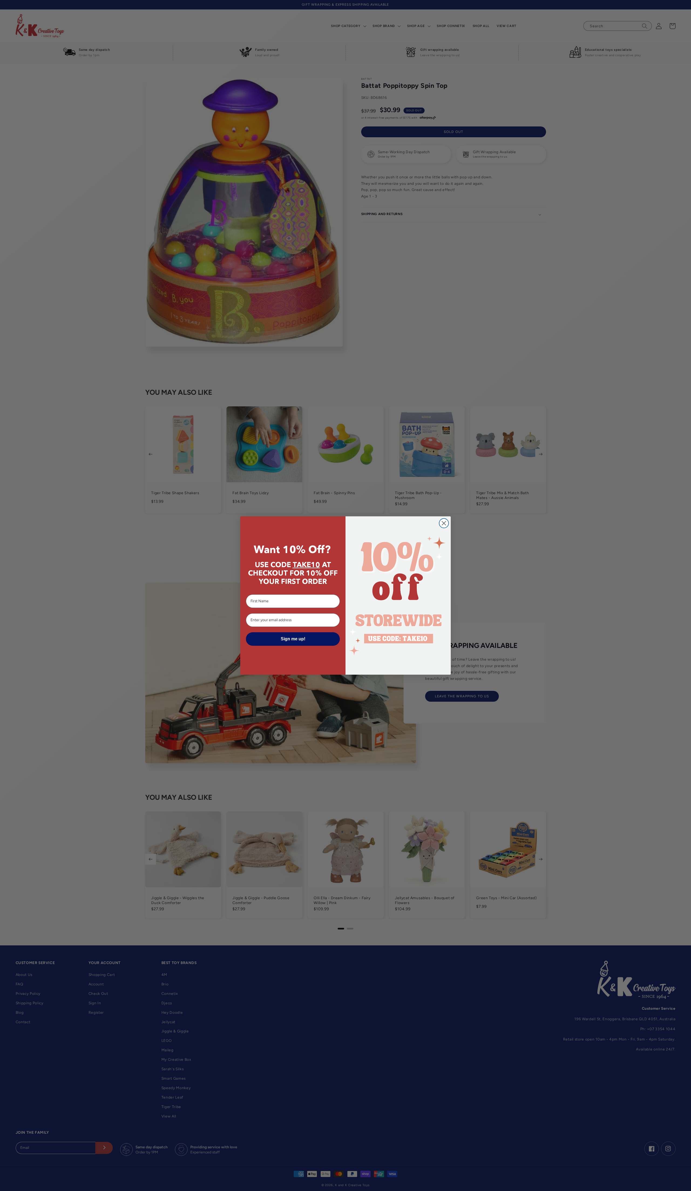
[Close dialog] (444, 523)
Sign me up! (293, 639)
